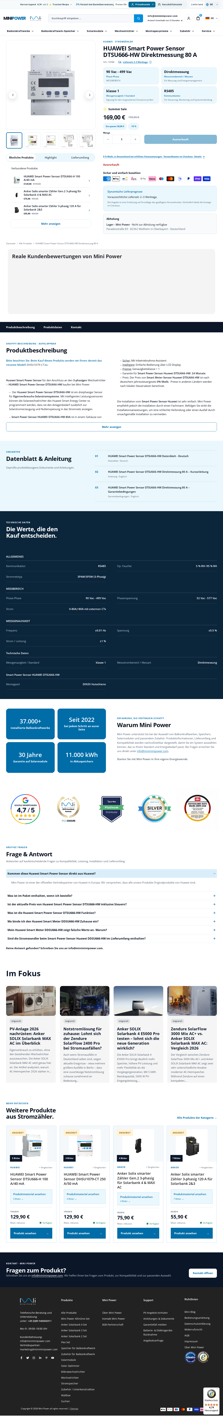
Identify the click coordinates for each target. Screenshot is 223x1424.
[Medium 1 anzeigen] (14, 140)
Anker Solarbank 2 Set (74, 1336)
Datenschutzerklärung (197, 1323)
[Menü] (217, 1390)
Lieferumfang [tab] (80, 157)
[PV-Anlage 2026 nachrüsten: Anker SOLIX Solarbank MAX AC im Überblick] (31, 1001)
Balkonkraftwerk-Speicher (58, 31)
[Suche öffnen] (138, 18)
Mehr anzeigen (50, 223)
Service (206, 31)
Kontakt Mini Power (113, 1318)
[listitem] (50, 180)
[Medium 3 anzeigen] (51, 140)
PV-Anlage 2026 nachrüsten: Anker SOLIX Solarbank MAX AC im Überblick (30, 1036)
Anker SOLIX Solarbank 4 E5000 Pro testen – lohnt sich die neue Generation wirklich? (138, 1038)
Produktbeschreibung (20, 327)
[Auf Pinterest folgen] (46, 1358)
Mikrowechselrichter (73, 1371)
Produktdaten (53, 327)
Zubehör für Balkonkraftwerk (78, 1354)
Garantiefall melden (155, 1324)
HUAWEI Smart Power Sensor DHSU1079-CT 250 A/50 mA (85, 1179)
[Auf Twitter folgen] (27, 1358)
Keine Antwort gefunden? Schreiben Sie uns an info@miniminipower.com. (54, 948)
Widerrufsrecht (193, 1329)
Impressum (191, 1341)
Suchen (65, 1401)
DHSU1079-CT (35, 364)
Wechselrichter (124, 31)
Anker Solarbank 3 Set (74, 1330)
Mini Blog (189, 1311)
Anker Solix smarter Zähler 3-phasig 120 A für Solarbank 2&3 (192, 1179)
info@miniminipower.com (163, 15)
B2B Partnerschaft (112, 1324)
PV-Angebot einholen (155, 1312)
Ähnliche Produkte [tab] (21, 157)
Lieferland (197, 4)
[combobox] (91, 18)
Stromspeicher (69, 1383)
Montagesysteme (157, 31)
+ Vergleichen (45, 1167)
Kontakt (76, 327)
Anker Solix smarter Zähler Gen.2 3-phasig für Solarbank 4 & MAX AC (136, 1180)
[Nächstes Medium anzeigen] (89, 95)
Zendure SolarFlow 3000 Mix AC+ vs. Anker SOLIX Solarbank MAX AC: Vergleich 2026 (189, 1038)
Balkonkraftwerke (18, 31)
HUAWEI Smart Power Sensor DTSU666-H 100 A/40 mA (29, 1179)
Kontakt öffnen (203, 1273)
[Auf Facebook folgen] (21, 1358)
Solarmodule (95, 31)
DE (212, 18)
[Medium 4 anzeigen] (69, 140)
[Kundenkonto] (189, 18)
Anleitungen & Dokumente (158, 1318)
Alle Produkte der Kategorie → (197, 1117)
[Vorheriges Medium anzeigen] (12, 95)
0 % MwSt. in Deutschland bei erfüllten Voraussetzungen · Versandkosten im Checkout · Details (152, 156)
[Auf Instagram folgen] (34, 1358)
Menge (106, 132)
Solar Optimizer (70, 1365)
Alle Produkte (25, 243)
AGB (186, 1335)
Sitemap (74, 1408)
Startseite (11, 243)
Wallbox (65, 1395)
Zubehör (185, 31)
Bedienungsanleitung (197, 1317)
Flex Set (65, 1342)
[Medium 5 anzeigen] (87, 140)
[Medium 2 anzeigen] (32, 140)
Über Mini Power (112, 1312)
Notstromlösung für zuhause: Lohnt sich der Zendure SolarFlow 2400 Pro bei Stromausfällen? (82, 1038)
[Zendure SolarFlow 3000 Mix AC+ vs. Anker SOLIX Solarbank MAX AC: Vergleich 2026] (192, 1001)
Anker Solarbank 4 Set (74, 1324)
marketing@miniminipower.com (38, 1349)
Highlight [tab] (51, 157)
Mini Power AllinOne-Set (75, 1318)
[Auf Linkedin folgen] (40, 1358)
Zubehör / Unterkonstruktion (78, 1389)
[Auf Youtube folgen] (52, 1358)
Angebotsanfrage (153, 1340)
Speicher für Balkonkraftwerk (78, 1348)
